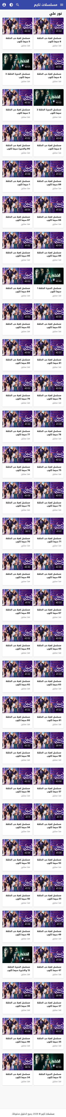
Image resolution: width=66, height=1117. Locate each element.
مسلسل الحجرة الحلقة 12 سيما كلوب (50, 1076)
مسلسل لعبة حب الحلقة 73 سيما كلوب (49, 504)
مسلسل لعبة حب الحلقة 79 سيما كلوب (18, 397)
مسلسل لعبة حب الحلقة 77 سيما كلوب (18, 433)
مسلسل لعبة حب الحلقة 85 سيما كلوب (18, 254)
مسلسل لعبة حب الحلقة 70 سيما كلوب (18, 540)
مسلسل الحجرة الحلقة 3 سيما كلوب (17, 75)
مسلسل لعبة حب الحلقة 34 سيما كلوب (18, 1076)
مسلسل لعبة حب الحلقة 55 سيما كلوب (49, 825)
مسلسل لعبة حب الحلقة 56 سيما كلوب (18, 790)
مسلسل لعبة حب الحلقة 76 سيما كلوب (49, 397)
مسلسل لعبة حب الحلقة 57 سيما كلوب (49, 790)
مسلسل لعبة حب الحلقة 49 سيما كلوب (49, 933)
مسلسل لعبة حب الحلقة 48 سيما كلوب (18, 933)
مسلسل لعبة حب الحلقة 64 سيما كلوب (18, 647)
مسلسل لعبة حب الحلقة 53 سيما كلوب (49, 861)
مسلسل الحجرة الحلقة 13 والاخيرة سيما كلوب (18, 968)
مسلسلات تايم (45, 5)
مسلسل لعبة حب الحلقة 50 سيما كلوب (18, 897)
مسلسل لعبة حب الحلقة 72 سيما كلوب (18, 504)
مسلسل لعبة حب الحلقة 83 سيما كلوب (49, 325)
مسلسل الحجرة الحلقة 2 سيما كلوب (49, 111)
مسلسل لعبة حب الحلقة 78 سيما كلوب (49, 433)
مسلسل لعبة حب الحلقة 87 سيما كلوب (18, 218)
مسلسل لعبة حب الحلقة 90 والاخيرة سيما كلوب (18, 147)
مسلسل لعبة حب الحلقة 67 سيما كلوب (49, 611)
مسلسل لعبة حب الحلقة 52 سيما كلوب (18, 861)
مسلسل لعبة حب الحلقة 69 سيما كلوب (49, 575)
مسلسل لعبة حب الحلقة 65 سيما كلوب (49, 647)
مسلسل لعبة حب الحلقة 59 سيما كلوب (49, 754)
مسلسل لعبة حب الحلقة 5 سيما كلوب (18, 40)
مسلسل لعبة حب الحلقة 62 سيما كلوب (18, 683)
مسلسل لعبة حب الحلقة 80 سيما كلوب (18, 361)
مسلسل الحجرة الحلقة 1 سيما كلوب (49, 290)
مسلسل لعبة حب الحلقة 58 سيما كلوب (18, 754)
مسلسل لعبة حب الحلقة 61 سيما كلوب (49, 718)
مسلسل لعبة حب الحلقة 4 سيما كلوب (49, 75)
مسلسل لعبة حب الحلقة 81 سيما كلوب (49, 361)
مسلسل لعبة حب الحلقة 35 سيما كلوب (49, 1040)
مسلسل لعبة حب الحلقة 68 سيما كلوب (18, 575)
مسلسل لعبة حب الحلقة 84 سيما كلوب (18, 290)
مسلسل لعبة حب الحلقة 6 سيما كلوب (49, 40)
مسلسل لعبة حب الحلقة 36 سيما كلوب (18, 1004)
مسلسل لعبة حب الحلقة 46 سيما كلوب (18, 1040)
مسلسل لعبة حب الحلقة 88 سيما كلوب (49, 218)
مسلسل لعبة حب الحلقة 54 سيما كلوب (18, 825)
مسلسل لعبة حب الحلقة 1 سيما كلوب (18, 182)
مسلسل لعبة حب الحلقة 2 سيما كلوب (49, 147)
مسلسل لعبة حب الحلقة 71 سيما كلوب (49, 540)
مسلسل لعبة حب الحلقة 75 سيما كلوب (49, 468)
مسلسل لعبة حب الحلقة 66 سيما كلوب (18, 611)
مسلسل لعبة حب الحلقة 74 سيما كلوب (18, 468)
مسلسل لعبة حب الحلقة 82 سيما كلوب (18, 325)
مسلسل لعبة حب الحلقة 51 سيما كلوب (49, 897)
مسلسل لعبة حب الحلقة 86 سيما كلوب (49, 254)
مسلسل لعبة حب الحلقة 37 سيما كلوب (49, 1004)
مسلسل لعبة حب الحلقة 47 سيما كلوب (49, 968)
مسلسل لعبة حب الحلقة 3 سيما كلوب (18, 111)
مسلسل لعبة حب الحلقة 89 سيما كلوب (49, 182)
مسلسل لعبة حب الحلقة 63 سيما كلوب (49, 683)
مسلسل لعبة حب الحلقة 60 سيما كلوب (18, 718)
